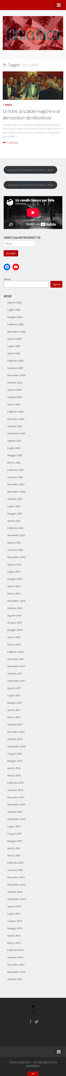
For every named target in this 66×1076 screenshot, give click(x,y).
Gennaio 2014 (15, 957)
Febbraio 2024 (15, 411)
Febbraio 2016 (15, 782)
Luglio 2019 (13, 571)
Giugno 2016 (14, 753)
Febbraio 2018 (15, 651)
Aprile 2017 (13, 710)
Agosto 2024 (14, 389)
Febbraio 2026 (15, 324)
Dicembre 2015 (15, 797)
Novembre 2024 (16, 375)
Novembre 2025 (16, 331)
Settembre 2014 (16, 899)
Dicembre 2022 (15, 484)
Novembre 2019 (16, 557)
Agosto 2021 (14, 542)
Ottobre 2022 (14, 499)
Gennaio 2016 (15, 790)
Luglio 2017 (13, 695)
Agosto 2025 (14, 338)
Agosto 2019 (14, 564)
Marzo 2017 (14, 717)
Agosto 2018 (14, 615)
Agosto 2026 (14, 302)
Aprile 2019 (13, 586)
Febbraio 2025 (15, 360)
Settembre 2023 (16, 433)
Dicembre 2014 (15, 877)
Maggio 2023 (14, 455)
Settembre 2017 (16, 680)
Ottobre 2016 (14, 739)
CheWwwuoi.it (33, 1066)
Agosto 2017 (14, 688)
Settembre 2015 (16, 819)
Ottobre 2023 (14, 426)
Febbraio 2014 (15, 950)
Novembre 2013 (16, 972)
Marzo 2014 (14, 943)
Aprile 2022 (13, 520)
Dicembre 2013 (15, 964)
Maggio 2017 (14, 702)
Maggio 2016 (14, 760)
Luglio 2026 (13, 309)
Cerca (7, 279)
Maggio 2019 (14, 579)
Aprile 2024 (13, 404)
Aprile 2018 (13, 637)
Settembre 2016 (16, 746)
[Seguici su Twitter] (36, 1021)
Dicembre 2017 (15, 659)
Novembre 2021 (16, 535)
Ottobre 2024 (14, 382)
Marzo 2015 (14, 855)
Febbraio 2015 (15, 862)
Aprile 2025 (13, 353)
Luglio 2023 (13, 448)
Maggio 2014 (14, 928)
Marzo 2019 (14, 593)
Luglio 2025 (13, 346)
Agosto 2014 (14, 906)
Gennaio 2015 (15, 870)
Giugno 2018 (14, 622)
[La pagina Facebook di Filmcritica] (30, 1021)
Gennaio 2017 (15, 724)
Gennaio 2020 (15, 550)
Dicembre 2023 (15, 419)
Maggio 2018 (14, 630)
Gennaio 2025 (15, 368)
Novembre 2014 (16, 884)
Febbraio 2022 (15, 528)
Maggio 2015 (14, 841)
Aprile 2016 (13, 768)
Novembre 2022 (16, 491)
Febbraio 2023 (15, 470)
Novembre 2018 (16, 600)
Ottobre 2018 (14, 608)
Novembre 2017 (16, 666)
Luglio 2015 (13, 826)
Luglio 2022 (13, 506)
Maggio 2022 (14, 513)
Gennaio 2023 (15, 477)
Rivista (8, 105)
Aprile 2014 (13, 935)
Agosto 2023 (14, 440)
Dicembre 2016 (15, 731)
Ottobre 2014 (14, 892)
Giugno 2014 (14, 921)
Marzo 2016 (14, 775)
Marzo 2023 (14, 462)
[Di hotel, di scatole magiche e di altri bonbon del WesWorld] (33, 85)
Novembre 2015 (16, 804)
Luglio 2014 (13, 913)
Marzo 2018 (14, 644)
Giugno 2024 (14, 397)
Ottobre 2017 (14, 673)
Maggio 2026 (14, 317)
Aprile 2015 (13, 848)
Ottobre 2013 (14, 979)
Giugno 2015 (14, 833)
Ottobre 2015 (14, 811)
